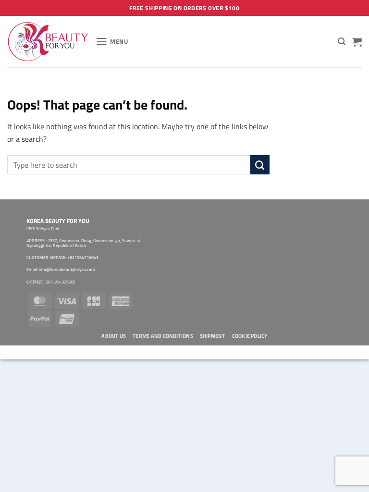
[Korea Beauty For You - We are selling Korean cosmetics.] (47, 41)
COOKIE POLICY (250, 336)
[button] (112, 42)
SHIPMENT (212, 336)
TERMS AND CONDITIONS (163, 336)
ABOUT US (113, 336)
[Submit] (260, 164)
